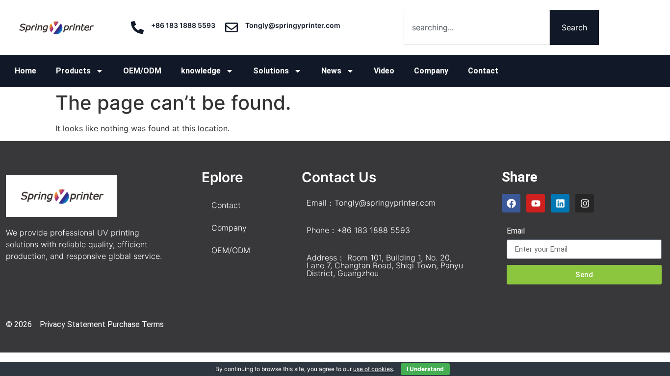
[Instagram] (584, 203)
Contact (483, 70)
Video (384, 70)
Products (73, 70)
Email (516, 231)
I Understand (425, 369)
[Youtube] (535, 203)
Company (431, 70)
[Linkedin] (560, 203)
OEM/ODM (142, 70)
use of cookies (373, 369)
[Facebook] (511, 203)
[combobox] (477, 27)
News (331, 70)
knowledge (201, 70)
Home (25, 70)
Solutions (271, 70)
